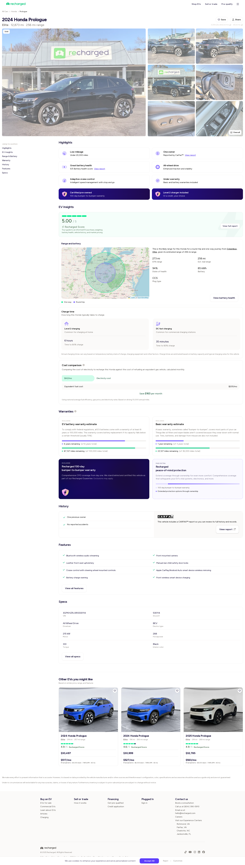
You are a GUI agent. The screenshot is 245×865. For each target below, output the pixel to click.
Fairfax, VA (182, 827)
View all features (74, 588)
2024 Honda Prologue (74, 735)
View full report (230, 226)
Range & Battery (9, 156)
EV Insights (7, 152)
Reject (165, 861)
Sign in (144, 803)
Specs (5, 172)
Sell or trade (211, 4)
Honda (14, 11)
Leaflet (132, 297)
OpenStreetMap (143, 297)
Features (6, 168)
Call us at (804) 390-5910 (187, 806)
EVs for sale (45, 803)
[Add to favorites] (115, 691)
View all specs (72, 656)
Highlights (6, 148)
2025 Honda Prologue (198, 735)
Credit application (116, 806)
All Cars (5, 11)
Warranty (6, 160)
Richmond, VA (183, 824)
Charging (44, 817)
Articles (43, 813)
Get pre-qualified (115, 803)
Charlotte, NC (183, 830)
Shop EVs (196, 4)
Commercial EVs (47, 806)
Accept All (149, 861)
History (5, 164)
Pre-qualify (227, 4)
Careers (178, 817)
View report (190, 155)
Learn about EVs (48, 810)
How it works (80, 803)
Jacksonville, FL (184, 834)
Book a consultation (184, 803)
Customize (177, 861)
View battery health (224, 297)
